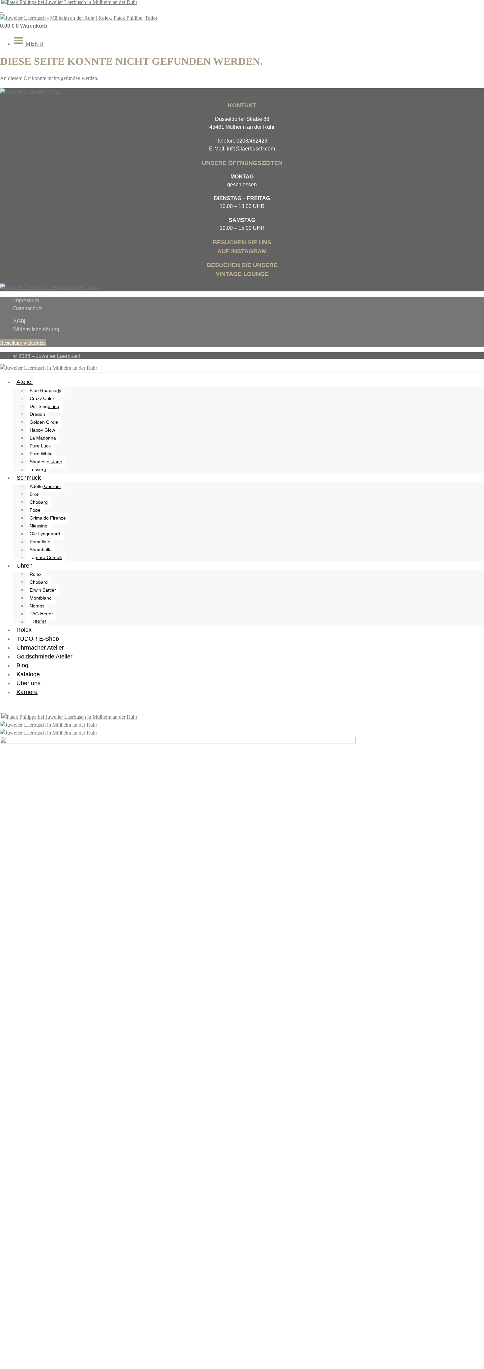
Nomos (37, 605)
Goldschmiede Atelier (44, 656)
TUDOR (38, 621)
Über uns (28, 683)
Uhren (24, 565)
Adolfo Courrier (45, 486)
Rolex (35, 574)
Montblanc (40, 598)
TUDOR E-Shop (37, 638)
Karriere (27, 692)
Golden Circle (44, 422)
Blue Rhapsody (45, 390)
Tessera (38, 469)
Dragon (37, 414)
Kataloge (28, 674)
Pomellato (40, 541)
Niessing (38, 525)
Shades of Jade (46, 461)
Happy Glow (42, 430)
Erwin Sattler (43, 590)
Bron (35, 494)
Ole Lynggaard (45, 533)
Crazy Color (42, 398)
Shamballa (41, 549)
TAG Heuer (41, 613)
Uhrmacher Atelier (40, 647)
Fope (35, 510)
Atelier (24, 382)
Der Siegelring (44, 406)
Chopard (39, 502)
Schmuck (28, 477)
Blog (22, 665)
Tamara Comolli (46, 557)
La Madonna (43, 438)
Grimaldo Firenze (48, 518)
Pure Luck (40, 445)
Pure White (41, 453)
